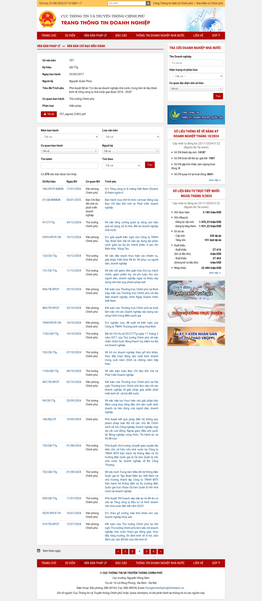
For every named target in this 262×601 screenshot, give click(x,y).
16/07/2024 (74, 513)
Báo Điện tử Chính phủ (210, 3)
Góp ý (216, 35)
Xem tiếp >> (215, 180)
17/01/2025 (74, 189)
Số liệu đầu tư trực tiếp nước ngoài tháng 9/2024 (196, 193)
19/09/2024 (74, 419)
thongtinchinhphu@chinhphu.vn (164, 588)
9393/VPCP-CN (51, 237)
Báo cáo (121, 35)
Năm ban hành (49, 130)
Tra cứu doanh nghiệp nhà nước (195, 48)
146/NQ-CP (49, 419)
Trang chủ (48, 35)
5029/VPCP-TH (51, 513)
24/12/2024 (74, 222)
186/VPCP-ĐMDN (52, 189)
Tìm (149, 164)
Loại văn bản (110, 130)
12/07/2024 (74, 524)
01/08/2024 (74, 445)
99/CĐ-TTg (48, 400)
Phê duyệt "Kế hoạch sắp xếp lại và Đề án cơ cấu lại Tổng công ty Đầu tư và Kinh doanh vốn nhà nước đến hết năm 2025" (131, 502)
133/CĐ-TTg (49, 256)
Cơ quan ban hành (52, 145)
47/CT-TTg (48, 222)
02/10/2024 (74, 382)
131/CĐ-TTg (49, 270)
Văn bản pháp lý (95, 35)
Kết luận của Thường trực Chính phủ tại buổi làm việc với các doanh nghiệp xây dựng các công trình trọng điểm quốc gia (131, 311)
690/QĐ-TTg (49, 498)
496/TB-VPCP (50, 289)
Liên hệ (198, 35)
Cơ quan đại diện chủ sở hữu (186, 83)
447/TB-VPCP (50, 382)
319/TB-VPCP (50, 524)
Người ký (107, 145)
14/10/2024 (74, 322)
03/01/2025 (74, 200)
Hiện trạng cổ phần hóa (183, 70)
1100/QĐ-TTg (50, 371)
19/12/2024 (74, 237)
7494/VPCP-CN (51, 322)
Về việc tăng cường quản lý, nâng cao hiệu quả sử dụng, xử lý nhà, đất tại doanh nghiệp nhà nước (131, 226)
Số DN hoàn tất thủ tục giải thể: (194, 158)
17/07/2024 (74, 498)
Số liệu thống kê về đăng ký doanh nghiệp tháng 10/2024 (196, 133)
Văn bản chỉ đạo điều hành (86, 46)
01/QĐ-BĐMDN (51, 200)
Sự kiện (70, 35)
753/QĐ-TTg (49, 445)
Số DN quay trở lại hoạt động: (193, 174)
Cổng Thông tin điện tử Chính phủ (173, 3)
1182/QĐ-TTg (50, 333)
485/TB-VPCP (50, 308)
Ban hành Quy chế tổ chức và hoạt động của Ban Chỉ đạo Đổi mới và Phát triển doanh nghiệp (131, 203)
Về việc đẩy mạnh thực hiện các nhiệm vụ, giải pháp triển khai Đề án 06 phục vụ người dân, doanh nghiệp (131, 259)
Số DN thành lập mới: (190, 152)
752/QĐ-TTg (49, 472)
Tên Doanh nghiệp (180, 56)
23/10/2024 (74, 308)
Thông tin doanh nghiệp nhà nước (160, 35)
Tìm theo (107, 159)
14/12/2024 (74, 256)
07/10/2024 (74, 352)
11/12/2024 (74, 270)
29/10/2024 (74, 289)
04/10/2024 (74, 371)
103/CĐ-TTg (49, 352)
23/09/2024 (74, 400)
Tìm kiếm (46, 159)
